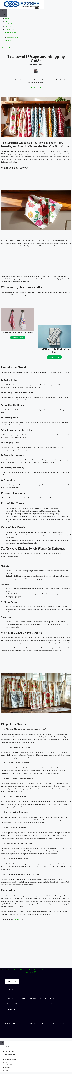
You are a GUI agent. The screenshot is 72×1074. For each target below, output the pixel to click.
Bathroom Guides (10, 32)
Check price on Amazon (54, 357)
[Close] (2, 1043)
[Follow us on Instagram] (6, 47)
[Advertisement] (33, 184)
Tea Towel (32, 970)
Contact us (8, 43)
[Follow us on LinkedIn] (9, 47)
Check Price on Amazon (17, 337)
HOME (17, 919)
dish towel (17, 970)
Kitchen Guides (10, 27)
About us (8, 40)
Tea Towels (38, 970)
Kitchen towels (24, 970)
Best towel (10, 970)
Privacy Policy (46, 1024)
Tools (6, 35)
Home (7, 18)
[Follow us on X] (2, 47)
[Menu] (3, 11)
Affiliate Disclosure (35, 1024)
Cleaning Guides (10, 29)
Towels (7, 21)
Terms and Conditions (60, 1024)
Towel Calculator (12, 37)
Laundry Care (9, 24)
